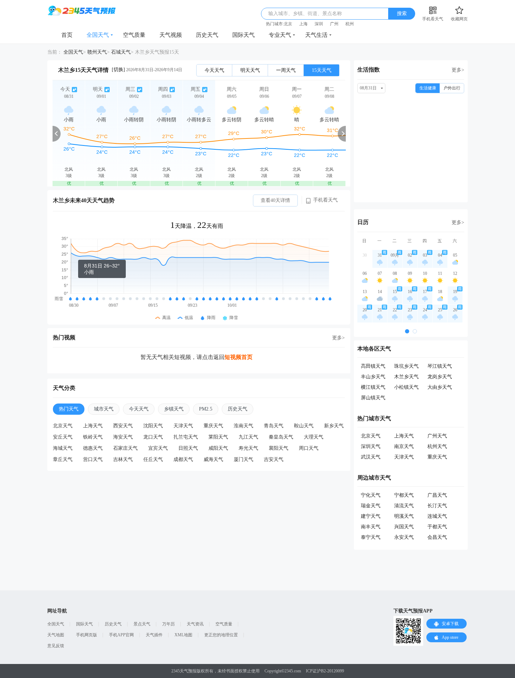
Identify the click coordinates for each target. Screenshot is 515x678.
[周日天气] (264, 133)
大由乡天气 (439, 387)
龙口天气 (153, 437)
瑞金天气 (370, 505)
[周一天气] (297, 133)
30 (365, 255)
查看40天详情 (275, 200)
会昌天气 (437, 537)
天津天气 (183, 425)
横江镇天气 (373, 387)
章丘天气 (63, 459)
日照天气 (188, 448)
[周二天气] (329, 133)
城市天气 (104, 409)
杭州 (349, 23)
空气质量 (134, 35)
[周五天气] (199, 133)
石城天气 (121, 52)
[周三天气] (134, 133)
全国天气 (98, 35)
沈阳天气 (153, 425)
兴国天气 (404, 526)
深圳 (319, 23)
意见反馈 (55, 645)
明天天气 (250, 70)
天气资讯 (195, 624)
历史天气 (207, 35)
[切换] (118, 69)
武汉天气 (370, 457)
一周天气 (286, 70)
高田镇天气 (373, 366)
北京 (288, 23)
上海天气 (93, 425)
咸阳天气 (218, 448)
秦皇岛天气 (281, 437)
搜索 (402, 13)
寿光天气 (248, 448)
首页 (67, 35)
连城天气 (437, 516)
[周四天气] (166, 133)
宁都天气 (404, 495)
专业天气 (280, 35)
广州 (334, 23)
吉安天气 (273, 459)
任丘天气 (153, 459)
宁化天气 (370, 495)
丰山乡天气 (373, 376)
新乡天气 (334, 425)
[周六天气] (231, 133)
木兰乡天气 (406, 376)
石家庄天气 (125, 448)
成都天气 (183, 459)
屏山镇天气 (373, 397)
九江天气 (248, 437)
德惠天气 (93, 448)
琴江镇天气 (439, 366)
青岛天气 (273, 425)
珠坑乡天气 (406, 366)
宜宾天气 (158, 448)
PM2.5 (205, 409)
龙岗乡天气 (439, 376)
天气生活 (316, 35)
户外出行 (452, 88)
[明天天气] (101, 133)
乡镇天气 (174, 409)
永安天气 (404, 537)
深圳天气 (370, 446)
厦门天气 (243, 459)
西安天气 (123, 425)
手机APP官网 (121, 634)
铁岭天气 (93, 437)
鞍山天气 (304, 425)
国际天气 (243, 35)
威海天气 (213, 459)
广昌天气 (437, 495)
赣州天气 (97, 52)
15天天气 (321, 70)
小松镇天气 (406, 387)
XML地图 (183, 634)
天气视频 (170, 35)
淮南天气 (243, 425)
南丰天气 (370, 526)
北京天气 (63, 425)
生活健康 (427, 88)
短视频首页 (239, 357)
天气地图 (55, 634)
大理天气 (313, 437)
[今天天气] (69, 133)
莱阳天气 (218, 437)
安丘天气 (63, 437)
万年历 (168, 624)
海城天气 (63, 448)
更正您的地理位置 (221, 634)
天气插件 (154, 634)
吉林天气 (123, 459)
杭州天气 (437, 446)
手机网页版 (86, 634)
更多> (338, 337)
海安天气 (123, 437)
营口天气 (93, 459)
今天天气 (214, 70)
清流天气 (404, 505)
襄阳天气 (278, 448)
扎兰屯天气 (185, 437)
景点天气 (141, 624)
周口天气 (308, 448)
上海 (303, 23)
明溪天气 (404, 516)
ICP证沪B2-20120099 (325, 671)
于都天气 (437, 526)
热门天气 (68, 409)
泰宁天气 (370, 537)
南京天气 (404, 446)
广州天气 (437, 436)
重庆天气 (213, 425)
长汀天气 (437, 505)
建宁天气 (370, 516)
